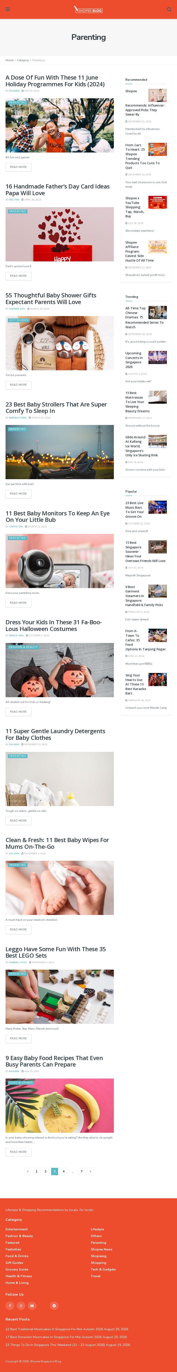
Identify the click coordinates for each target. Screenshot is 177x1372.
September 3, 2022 (42, 962)
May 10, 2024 (31, 91)
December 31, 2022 (35, 744)
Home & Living (17, 1283)
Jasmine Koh (17, 309)
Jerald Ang (16, 635)
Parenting (38, 60)
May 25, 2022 (31, 1071)
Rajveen (14, 91)
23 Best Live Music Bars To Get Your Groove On (134, 510)
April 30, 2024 (32, 199)
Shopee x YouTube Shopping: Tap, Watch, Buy (134, 207)
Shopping (98, 1263)
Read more (20, 167)
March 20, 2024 (40, 417)
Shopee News (101, 1249)
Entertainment (17, 1229)
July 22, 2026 (135, 567)
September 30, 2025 (139, 334)
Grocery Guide (17, 1269)
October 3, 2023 (38, 635)
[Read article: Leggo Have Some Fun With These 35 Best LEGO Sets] (60, 997)
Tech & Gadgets (103, 1269)
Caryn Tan (16, 526)
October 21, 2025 (138, 523)
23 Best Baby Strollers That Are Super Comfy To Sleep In (56, 407)
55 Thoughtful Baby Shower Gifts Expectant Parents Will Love (51, 298)
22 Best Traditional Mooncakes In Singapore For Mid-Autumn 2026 (54, 1329)
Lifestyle (97, 1229)
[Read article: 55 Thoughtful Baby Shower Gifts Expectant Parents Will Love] (60, 343)
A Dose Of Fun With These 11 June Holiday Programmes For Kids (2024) (55, 80)
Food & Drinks (21, 1083)
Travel (95, 1276)
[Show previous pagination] (27, 1171)
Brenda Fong (18, 417)
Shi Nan (14, 744)
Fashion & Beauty (23, 647)
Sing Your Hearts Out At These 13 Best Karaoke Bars (135, 684)
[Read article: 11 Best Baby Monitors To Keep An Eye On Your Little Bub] (60, 561)
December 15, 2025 (139, 174)
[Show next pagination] (90, 1171)
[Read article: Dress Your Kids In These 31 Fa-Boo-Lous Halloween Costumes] (60, 670)
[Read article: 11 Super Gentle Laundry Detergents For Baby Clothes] (60, 779)
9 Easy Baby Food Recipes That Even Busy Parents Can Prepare (54, 1061)
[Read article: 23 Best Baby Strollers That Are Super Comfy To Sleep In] (60, 452)
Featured (12, 1242)
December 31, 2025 (139, 121)
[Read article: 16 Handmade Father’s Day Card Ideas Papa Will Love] (60, 234)
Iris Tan (14, 199)
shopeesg (98, 1256)
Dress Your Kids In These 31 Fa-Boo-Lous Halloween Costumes (54, 625)
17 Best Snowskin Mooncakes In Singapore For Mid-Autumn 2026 (54, 1337)
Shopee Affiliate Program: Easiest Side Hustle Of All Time (139, 251)
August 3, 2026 (137, 374)
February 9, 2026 (138, 612)
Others (96, 1236)
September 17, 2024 (139, 418)
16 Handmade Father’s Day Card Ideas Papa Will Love (58, 189)
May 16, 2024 (135, 462)
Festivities (13, 1249)
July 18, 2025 (135, 223)
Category (23, 60)
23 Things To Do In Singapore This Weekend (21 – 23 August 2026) (55, 1345)
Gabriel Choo (18, 962)
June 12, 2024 (135, 656)
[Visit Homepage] (88, 9)
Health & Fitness (19, 1276)
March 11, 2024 (37, 526)
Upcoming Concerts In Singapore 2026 (134, 360)
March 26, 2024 (39, 309)
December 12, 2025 (139, 267)
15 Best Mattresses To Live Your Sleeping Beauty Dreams (137, 402)
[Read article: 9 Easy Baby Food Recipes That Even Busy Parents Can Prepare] (60, 1106)
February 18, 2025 (138, 700)
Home (9, 60)
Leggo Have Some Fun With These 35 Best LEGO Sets (56, 952)
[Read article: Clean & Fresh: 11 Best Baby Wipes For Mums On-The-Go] (60, 888)
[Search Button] (169, 9)
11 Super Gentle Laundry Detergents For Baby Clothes (55, 734)
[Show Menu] (8, 9)
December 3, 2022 (35, 853)
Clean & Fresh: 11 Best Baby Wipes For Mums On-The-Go (57, 843)
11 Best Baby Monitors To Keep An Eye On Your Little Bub (57, 516)
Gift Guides (18, 320)
